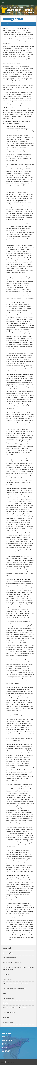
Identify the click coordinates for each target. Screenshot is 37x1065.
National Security (7, 979)
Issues (10, 24)
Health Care (6, 974)
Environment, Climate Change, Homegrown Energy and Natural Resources (18, 968)
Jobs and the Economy (9, 958)
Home (4, 24)
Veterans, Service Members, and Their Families (16, 984)
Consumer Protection (9, 1012)
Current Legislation (8, 953)
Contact (6, 1051)
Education (6, 1003)
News (4, 1047)
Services (5, 1037)
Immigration (13, 19)
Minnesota (7, 1040)
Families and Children (9, 998)
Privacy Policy (10, 1062)
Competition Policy (8, 1022)
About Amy (7, 1033)
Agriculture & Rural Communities (12, 962)
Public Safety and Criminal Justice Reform (14, 1008)
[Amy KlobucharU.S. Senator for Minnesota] (18, 10)
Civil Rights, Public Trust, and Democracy (14, 988)
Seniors (5, 993)
